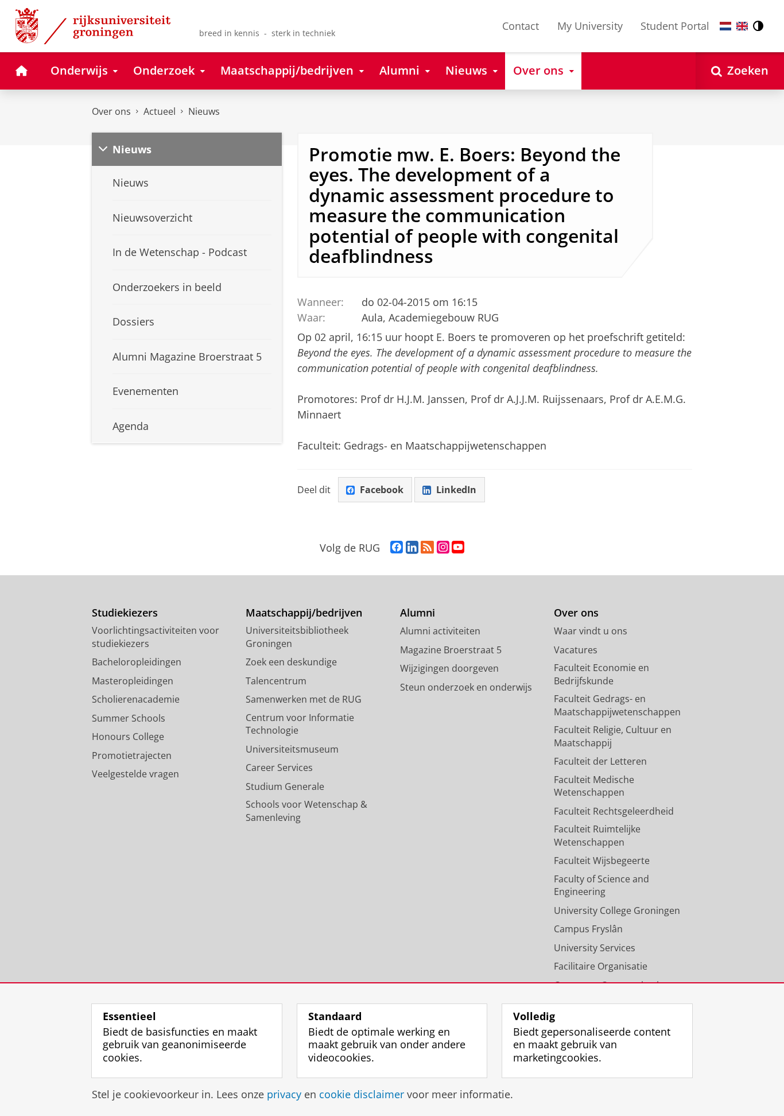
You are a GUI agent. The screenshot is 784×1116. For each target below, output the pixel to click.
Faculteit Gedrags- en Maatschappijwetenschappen (617, 705)
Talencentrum (276, 681)
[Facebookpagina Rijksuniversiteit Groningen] (396, 548)
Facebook (381, 489)
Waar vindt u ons (590, 631)
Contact (520, 26)
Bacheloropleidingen (136, 662)
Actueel (159, 111)
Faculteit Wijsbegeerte (602, 860)
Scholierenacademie (136, 699)
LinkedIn (456, 489)
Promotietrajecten (132, 755)
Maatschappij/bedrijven (304, 612)
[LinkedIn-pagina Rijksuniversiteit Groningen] (412, 548)
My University (590, 26)
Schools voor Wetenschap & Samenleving (306, 811)
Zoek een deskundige (291, 662)
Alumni (417, 612)
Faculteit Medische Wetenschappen (594, 786)
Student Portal (675, 26)
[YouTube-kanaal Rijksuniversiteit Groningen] (458, 548)
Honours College (128, 736)
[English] (742, 26)
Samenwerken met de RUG (304, 699)
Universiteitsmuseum (292, 749)
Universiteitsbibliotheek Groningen (297, 637)
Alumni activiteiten (440, 631)
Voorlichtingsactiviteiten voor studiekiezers (155, 637)
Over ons (111, 111)
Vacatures (575, 650)
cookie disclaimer (361, 1094)
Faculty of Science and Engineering (601, 885)
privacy (284, 1094)
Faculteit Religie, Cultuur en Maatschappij (613, 736)
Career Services (279, 767)
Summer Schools (128, 718)
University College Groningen (617, 910)
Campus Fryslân (588, 929)
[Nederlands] (725, 26)
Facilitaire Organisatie (600, 966)
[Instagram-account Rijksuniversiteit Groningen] (443, 548)
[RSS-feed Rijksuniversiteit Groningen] (427, 548)
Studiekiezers (125, 612)
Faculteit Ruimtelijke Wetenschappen (597, 835)
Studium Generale (285, 786)
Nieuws (204, 111)
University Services (594, 947)
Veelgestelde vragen (135, 774)
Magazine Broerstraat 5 (451, 650)
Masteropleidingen (132, 681)
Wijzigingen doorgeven (449, 668)
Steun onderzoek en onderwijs (466, 687)
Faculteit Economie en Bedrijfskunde (601, 674)
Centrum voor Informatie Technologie (300, 724)
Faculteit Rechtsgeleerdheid (614, 811)
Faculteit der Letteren (600, 761)
